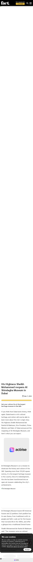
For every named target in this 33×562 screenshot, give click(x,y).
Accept (27, 549)
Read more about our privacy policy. (17, 546)
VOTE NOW (20, 4)
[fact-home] (5, 3)
